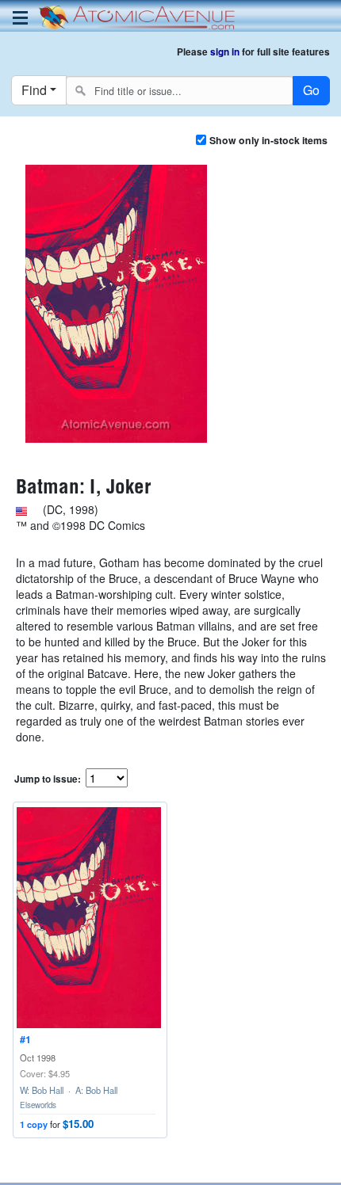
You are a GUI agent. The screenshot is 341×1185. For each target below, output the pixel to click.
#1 (25, 1039)
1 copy (34, 1124)
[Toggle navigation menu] (20, 18)
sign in (224, 52)
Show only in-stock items (268, 140)
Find (34, 90)
